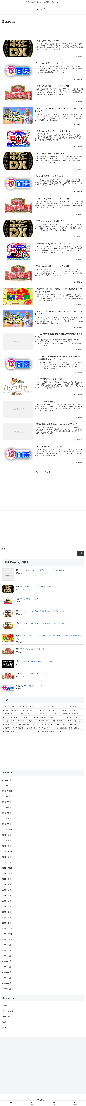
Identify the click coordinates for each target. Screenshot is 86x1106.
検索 (3, 549)
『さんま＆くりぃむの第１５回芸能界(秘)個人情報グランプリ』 (41, 611)
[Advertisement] (43, 30)
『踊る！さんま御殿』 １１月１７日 (32, 673)
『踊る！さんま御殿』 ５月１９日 (32, 649)
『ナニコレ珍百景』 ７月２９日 (32, 686)
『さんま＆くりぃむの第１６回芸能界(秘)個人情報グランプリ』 (41, 623)
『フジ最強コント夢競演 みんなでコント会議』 (36, 661)
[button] (79, 597)
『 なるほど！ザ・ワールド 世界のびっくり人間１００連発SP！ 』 (43, 570)
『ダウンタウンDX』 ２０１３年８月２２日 (35, 586)
